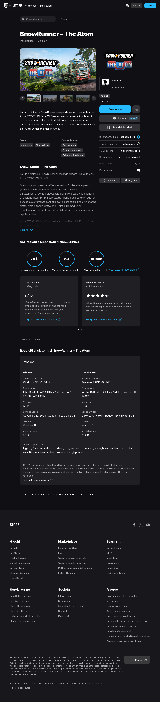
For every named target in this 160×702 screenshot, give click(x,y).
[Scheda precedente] (22, 98)
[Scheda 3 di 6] (66, 98)
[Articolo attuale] (34, 98)
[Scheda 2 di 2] (81, 329)
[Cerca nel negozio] (23, 19)
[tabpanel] (80, 401)
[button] (58, 230)
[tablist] (80, 362)
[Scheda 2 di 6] (50, 98)
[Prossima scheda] (94, 98)
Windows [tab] (28, 361)
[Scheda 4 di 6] (83, 98)
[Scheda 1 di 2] (78, 329)
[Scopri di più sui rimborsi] (138, 144)
